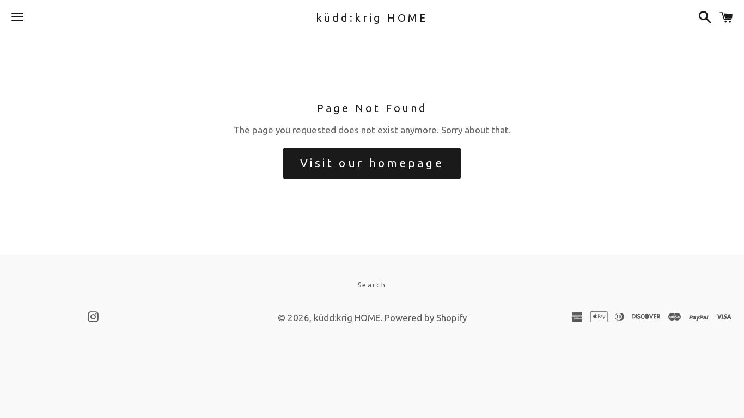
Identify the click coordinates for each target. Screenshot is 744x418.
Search (372, 284)
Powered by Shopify (426, 317)
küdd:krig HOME (372, 17)
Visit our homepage (372, 162)
